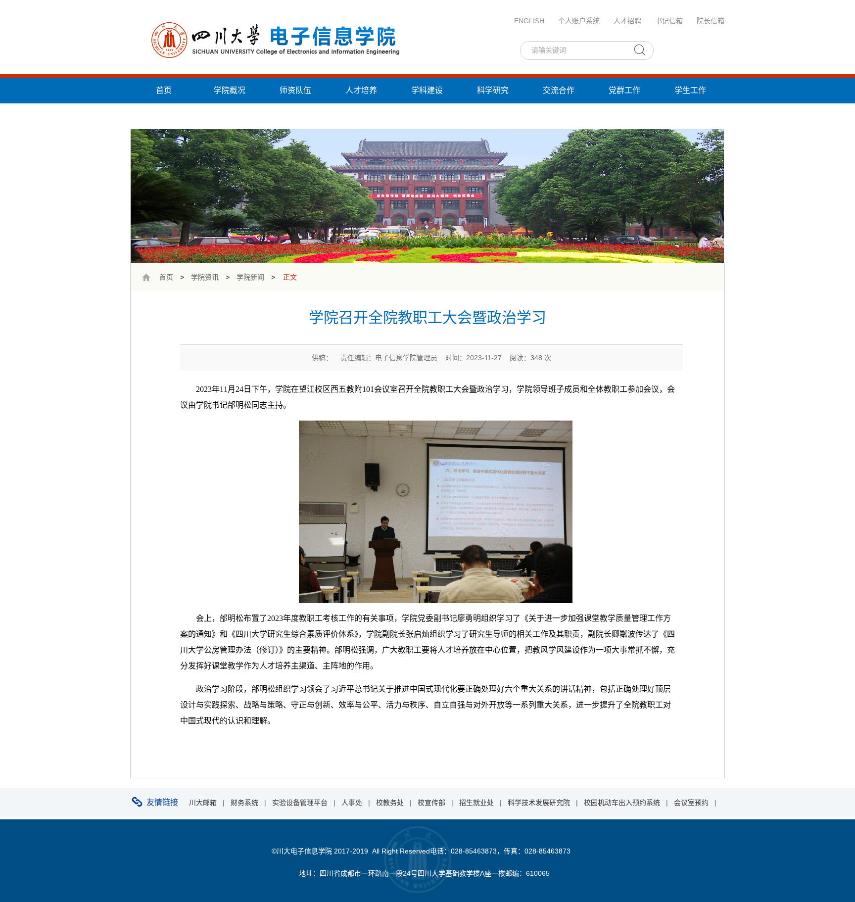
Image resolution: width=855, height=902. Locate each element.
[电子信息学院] (274, 39)
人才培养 (361, 90)
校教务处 (390, 803)
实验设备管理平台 (300, 803)
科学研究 (493, 90)
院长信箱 (710, 21)
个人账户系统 (579, 21)
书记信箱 (669, 21)
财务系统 (244, 803)
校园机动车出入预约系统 (622, 803)
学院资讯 (205, 277)
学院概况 (229, 90)
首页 (164, 90)
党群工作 (624, 90)
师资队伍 (295, 90)
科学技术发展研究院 (539, 803)
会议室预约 (691, 803)
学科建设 (427, 90)
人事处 (351, 803)
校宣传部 (431, 803)
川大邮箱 (203, 803)
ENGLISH (529, 21)
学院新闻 (250, 277)
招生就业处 (476, 803)
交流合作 (558, 90)
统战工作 (164, 116)
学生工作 (690, 90)
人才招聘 (627, 21)
